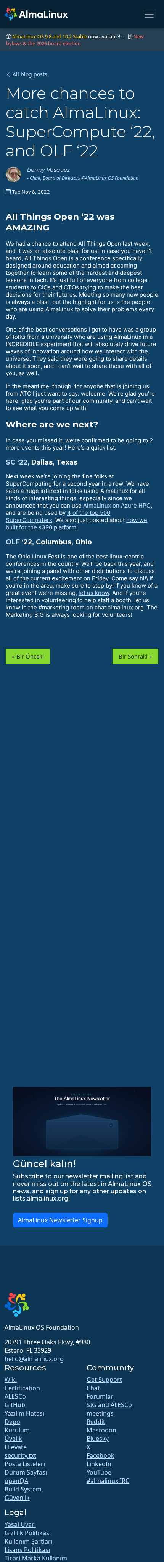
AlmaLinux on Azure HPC (117, 505)
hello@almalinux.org (34, 1359)
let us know (94, 592)
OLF (13, 542)
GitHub (15, 1405)
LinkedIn (99, 1464)
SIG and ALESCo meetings (109, 1409)
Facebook (100, 1455)
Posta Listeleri (25, 1464)
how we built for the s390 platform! (76, 523)
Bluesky (98, 1438)
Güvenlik (17, 1497)
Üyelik (13, 1438)
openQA (16, 1481)
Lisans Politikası (27, 1550)
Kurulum (17, 1430)
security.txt (20, 1455)
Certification (22, 1388)
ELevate (16, 1447)
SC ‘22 (16, 462)
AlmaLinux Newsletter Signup (60, 1220)
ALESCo (15, 1396)
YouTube (99, 1472)
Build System (23, 1489)
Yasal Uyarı (20, 1524)
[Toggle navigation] (149, 14)
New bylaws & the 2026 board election (75, 40)
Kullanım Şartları (28, 1541)
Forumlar (100, 1396)
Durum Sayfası (26, 1472)
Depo (12, 1421)
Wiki (11, 1379)
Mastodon (101, 1430)
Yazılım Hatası (24, 1413)
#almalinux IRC (108, 1481)
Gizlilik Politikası (28, 1533)
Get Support (104, 1379)
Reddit (96, 1421)
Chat (93, 1388)
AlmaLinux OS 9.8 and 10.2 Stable (49, 36)
